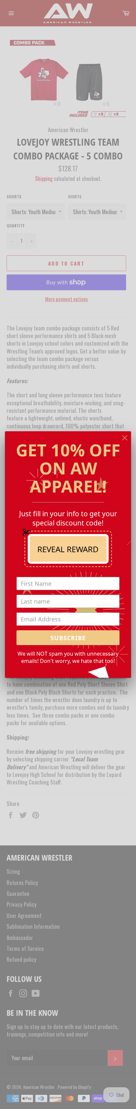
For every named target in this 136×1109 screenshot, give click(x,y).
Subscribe (68, 638)
